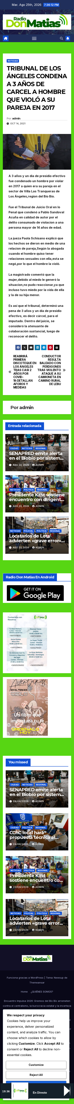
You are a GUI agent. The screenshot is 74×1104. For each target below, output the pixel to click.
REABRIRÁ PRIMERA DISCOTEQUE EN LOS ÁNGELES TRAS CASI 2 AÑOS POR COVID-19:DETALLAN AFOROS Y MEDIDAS (24, 372)
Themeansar (37, 982)
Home (24, 991)
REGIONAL (41, 448)
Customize (36, 1064)
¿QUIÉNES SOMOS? (42, 991)
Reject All (36, 1074)
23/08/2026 (21, 887)
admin (16, 118)
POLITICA (29, 490)
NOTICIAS (13, 61)
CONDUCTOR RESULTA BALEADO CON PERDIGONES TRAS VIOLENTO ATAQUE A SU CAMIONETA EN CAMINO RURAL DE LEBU (49, 370)
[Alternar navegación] (34, 38)
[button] (61, 38)
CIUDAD (14, 448)
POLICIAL (28, 531)
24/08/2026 (21, 801)
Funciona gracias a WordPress (25, 977)
